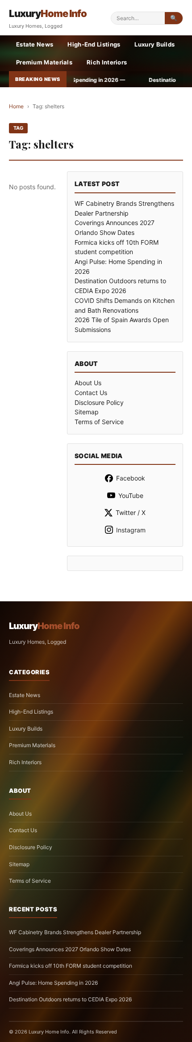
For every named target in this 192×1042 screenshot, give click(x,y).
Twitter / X (131, 512)
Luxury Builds (154, 44)
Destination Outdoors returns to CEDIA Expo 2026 (70, 999)
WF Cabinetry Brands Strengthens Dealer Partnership (75, 932)
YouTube (130, 495)
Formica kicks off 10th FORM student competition (70, 965)
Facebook (130, 478)
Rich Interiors (107, 62)
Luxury (48, 13)
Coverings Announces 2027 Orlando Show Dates (70, 949)
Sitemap (87, 412)
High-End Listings (93, 44)
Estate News (34, 44)
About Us (88, 383)
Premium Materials (44, 62)
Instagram (131, 530)
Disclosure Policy (99, 402)
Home (16, 106)
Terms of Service (99, 421)
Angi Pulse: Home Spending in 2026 (53, 982)
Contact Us (91, 392)
